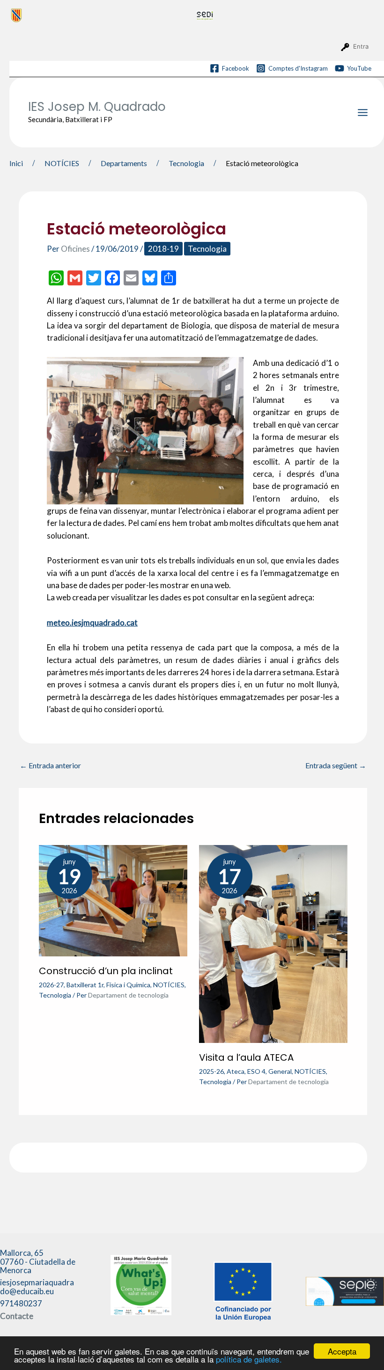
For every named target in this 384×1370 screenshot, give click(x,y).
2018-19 (163, 249)
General (280, 1071)
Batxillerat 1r (84, 985)
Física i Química (128, 985)
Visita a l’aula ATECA (246, 1057)
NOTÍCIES (169, 985)
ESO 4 (256, 1071)
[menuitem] (99, 14)
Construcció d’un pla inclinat (106, 970)
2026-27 (51, 985)
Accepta (342, 1351)
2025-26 (211, 1071)
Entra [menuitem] (361, 46)
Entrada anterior (50, 765)
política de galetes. (249, 1359)
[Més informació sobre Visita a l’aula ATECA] (273, 943)
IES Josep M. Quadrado (97, 106)
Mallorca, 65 (37, 1261)
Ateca (235, 1071)
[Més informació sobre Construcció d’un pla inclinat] (113, 900)
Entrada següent (335, 765)
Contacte (16, 1316)
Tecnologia (207, 249)
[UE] (243, 1290)
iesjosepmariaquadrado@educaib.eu (37, 1286)
